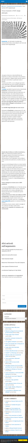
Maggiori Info (9, 441)
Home (4, 6)
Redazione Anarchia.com (9, 15)
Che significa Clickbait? (10, 341)
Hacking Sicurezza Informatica (14, 6)
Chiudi (23, 440)
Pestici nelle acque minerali (12, 334)
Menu (2, 1)
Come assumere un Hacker (15, 415)
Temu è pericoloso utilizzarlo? (12, 358)
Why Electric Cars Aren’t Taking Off (13, 376)
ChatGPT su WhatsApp (11, 352)
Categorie (6, 316)
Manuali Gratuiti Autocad (16, 428)
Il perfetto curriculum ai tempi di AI (13, 338)
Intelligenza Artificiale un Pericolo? (13, 369)
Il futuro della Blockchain (11, 350)
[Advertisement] (14, 60)
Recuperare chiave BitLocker (12, 327)
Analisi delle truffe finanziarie (12, 347)
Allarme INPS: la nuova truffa (12, 362)
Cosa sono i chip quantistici (11, 379)
